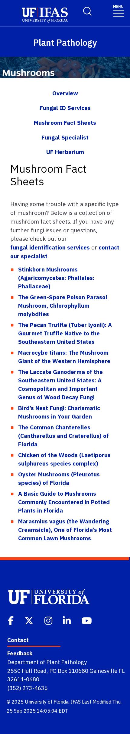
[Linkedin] (67, 620)
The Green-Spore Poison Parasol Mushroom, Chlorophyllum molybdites (62, 305)
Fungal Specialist (65, 137)
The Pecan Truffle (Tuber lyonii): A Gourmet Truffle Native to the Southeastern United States (65, 333)
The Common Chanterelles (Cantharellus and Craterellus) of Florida (63, 435)
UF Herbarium (65, 151)
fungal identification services (50, 247)
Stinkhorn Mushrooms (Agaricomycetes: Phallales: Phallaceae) (56, 277)
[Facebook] (11, 620)
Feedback (19, 653)
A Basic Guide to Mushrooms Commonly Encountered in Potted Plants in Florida (64, 502)
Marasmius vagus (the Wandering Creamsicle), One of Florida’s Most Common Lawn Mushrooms (65, 529)
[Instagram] (49, 620)
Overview (65, 93)
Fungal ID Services (65, 107)
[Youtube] (87, 620)
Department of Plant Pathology (47, 662)
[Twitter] (29, 620)
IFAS (76, 702)
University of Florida (47, 702)
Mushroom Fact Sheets (65, 122)
